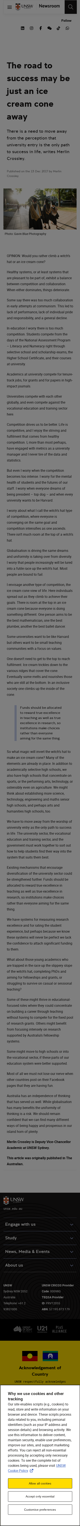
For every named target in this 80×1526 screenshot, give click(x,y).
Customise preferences (40, 1509)
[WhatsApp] (67, 27)
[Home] (24, 7)
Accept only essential (40, 1496)
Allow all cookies (40, 1483)
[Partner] (48, 7)
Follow (66, 21)
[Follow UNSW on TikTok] (58, 27)
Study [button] (11, 1237)
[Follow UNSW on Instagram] (31, 27)
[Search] (71, 7)
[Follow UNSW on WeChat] (49, 27)
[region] (40, 1455)
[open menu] (10, 7)
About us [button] (14, 1265)
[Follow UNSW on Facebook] (40, 27)
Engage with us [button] (20, 1224)
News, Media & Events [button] (27, 1251)
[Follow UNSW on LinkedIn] (22, 27)
